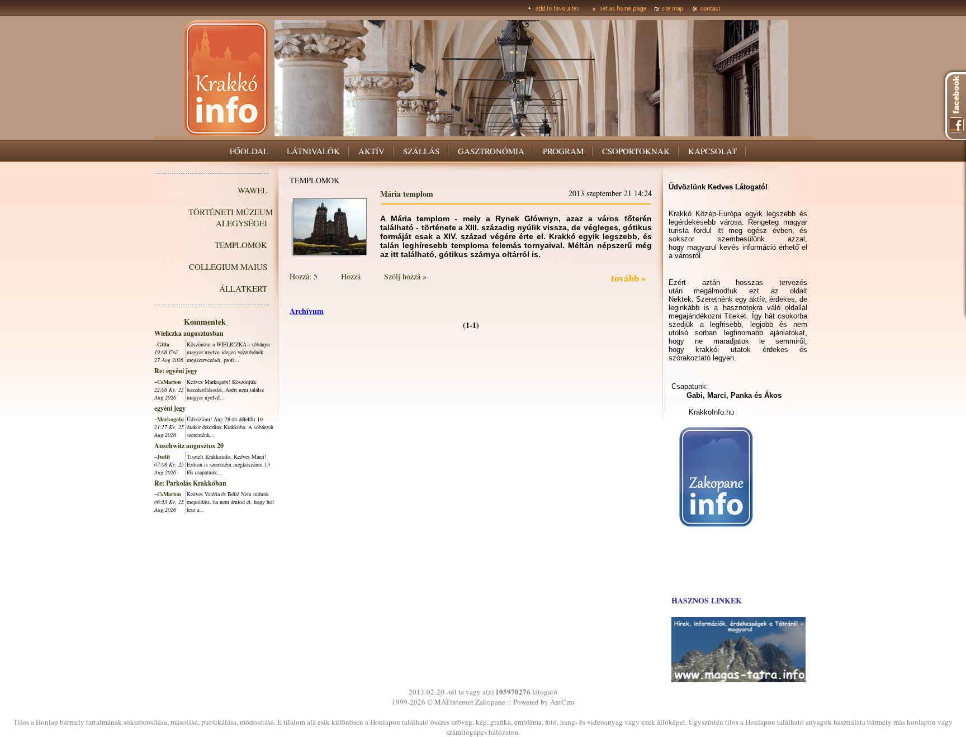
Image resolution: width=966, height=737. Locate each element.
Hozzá (351, 276)
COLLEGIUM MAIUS (228, 266)
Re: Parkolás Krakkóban (190, 483)
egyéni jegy (170, 408)
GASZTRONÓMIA (491, 150)
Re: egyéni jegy (175, 370)
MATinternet (453, 702)
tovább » (628, 278)
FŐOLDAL (249, 150)
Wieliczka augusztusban (189, 333)
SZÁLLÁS (421, 150)
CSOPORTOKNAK (636, 150)
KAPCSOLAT (712, 150)
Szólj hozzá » (405, 276)
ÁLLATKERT (243, 288)
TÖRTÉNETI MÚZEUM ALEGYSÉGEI (230, 217)
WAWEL (252, 190)
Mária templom (406, 193)
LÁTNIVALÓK (313, 150)
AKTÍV (371, 150)
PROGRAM (563, 150)
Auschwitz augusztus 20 (189, 445)
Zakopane (490, 702)
